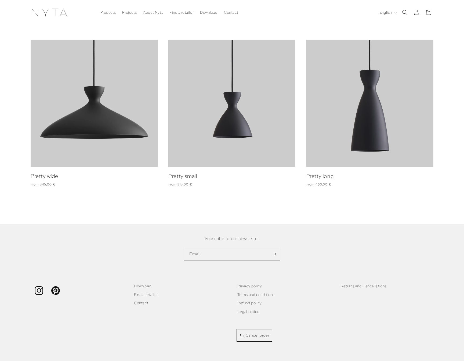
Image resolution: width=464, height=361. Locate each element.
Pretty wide (44, 176)
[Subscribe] (274, 254)
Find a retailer (146, 294)
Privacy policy (249, 286)
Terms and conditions (255, 294)
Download (142, 286)
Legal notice (248, 311)
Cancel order (257, 335)
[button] (405, 12)
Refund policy (249, 303)
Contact (141, 303)
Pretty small (182, 176)
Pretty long (320, 176)
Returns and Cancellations (363, 286)
